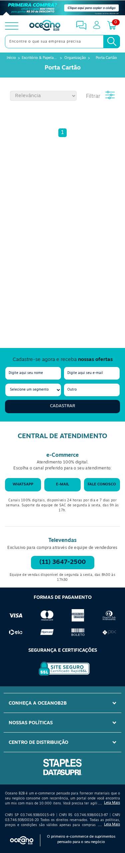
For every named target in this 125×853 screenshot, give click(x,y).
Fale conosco (102, 484)
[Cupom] (62, 8)
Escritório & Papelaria (40, 58)
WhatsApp (23, 484)
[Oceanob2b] (44, 26)
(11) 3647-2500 (62, 563)
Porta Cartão (106, 58)
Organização (75, 58)
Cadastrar (62, 406)
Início (11, 58)
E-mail (62, 484)
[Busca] (111, 41)
